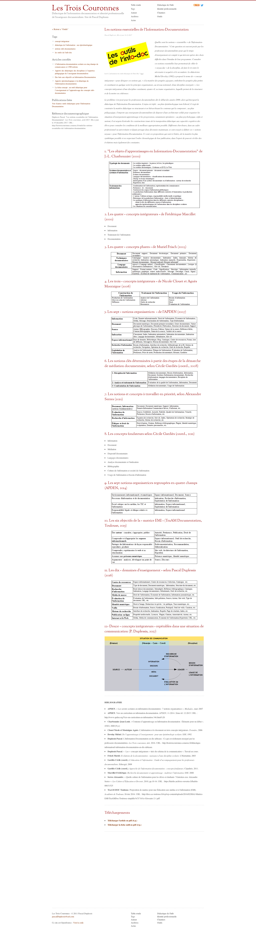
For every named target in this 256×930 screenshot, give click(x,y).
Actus (133, 20)
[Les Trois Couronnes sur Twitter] (202, 5)
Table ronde (136, 4)
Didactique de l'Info (165, 4)
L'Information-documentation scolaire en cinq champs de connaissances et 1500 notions (76, 65)
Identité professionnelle (167, 8)
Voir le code (78, 922)
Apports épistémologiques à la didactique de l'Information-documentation (72, 82)
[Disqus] (154, 869)
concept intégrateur (62, 41)
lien (142, 74)
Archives (134, 16)
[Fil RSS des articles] (196, 5)
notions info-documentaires (65, 48)
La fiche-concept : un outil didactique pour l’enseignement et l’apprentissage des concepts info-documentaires (75, 90)
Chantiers (161, 12)
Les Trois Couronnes (85, 8)
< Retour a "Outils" (60, 29)
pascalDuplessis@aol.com (63, 916)
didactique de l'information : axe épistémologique (73, 45)
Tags (133, 8)
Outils (159, 16)
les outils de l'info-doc (63, 52)
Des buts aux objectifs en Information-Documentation (75, 77)
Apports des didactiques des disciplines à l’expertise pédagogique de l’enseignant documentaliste (75, 72)
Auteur (134, 12)
